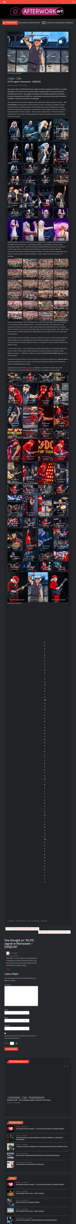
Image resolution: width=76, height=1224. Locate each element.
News (19, 78)
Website (7, 1025)
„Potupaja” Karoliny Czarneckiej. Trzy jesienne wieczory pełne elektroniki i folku (41, 1146)
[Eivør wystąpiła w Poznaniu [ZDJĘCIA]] (10, 1202)
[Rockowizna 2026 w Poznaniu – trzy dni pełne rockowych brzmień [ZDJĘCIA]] (10, 1129)
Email (6, 1017)
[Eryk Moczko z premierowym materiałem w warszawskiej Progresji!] (10, 1155)
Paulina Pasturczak (20, 1162)
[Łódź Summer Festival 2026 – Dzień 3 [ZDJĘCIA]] (10, 1193)
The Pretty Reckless (33, 921)
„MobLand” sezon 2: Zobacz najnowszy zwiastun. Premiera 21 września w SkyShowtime (39, 1138)
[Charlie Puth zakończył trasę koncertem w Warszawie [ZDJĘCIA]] (10, 1220)
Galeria (12, 78)
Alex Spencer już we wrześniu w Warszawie (30, 1164)
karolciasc (10, 1106)
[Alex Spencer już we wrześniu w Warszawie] (46, 22)
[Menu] (4, 2)
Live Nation (29, 368)
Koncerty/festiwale (14, 1101)
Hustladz (18, 1135)
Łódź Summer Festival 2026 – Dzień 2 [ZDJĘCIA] (30, 1211)
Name (6, 1010)
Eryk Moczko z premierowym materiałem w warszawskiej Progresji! (37, 1155)
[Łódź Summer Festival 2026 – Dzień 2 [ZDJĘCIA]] (10, 1211)
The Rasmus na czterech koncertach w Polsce (22, 1103)
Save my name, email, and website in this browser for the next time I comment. (20, 1037)
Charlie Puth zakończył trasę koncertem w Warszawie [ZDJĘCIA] (36, 1220)
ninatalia (18, 1126)
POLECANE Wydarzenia (37, 1101)
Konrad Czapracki (13, 85)
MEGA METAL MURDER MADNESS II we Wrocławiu (23, 929)
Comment (7, 985)
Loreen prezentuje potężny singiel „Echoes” (53, 932)
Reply (8, 969)
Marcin (12, 953)
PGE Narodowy (21, 921)
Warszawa (44, 921)
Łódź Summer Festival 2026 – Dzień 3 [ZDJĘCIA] (30, 1193)
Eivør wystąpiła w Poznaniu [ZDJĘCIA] (27, 1202)
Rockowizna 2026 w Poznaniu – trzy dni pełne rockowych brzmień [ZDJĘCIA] (40, 1129)
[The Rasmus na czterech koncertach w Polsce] (38, 1082)
